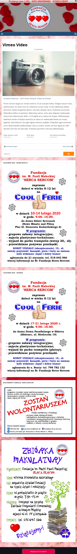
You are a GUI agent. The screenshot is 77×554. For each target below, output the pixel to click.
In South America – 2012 (14, 98)
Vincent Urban (36, 98)
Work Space (30, 135)
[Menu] (2, 34)
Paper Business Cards (11, 135)
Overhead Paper (11, 146)
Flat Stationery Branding (57, 135)
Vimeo (48, 98)
